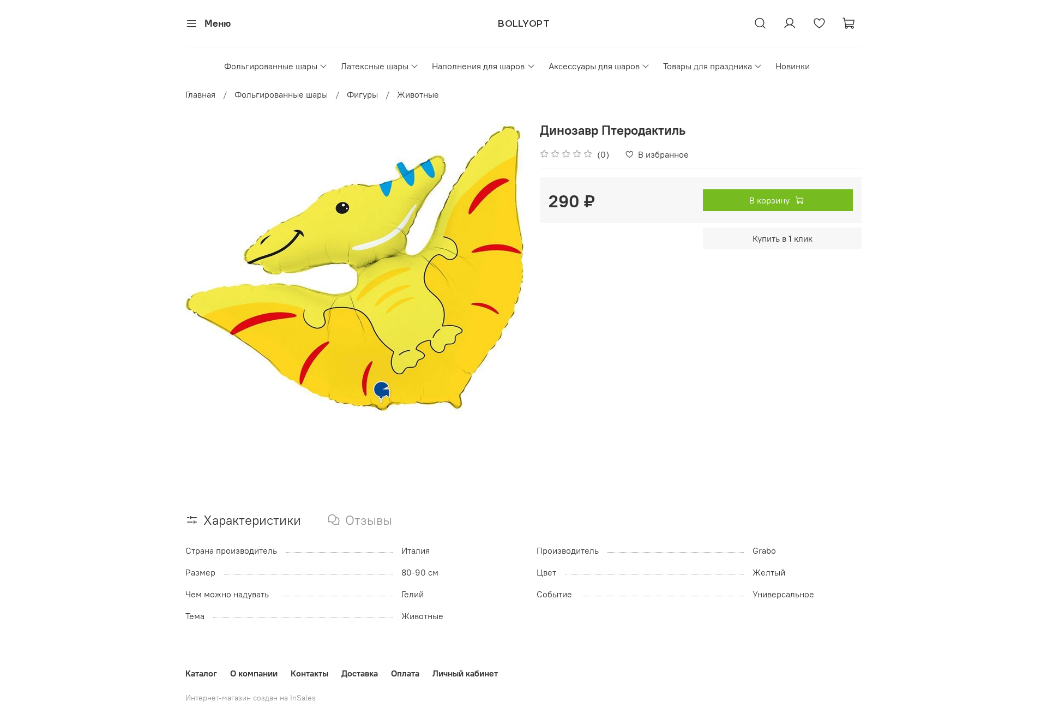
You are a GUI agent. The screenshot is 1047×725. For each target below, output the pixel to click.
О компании (254, 673)
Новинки (792, 66)
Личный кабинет (465, 673)
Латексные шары (374, 66)
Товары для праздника (707, 66)
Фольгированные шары (270, 66)
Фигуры (362, 94)
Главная (200, 94)
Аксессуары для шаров (594, 66)
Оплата (405, 673)
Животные (418, 94)
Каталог (201, 673)
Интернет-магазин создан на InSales (250, 698)
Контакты (309, 673)
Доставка (359, 673)
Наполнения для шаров (478, 66)
